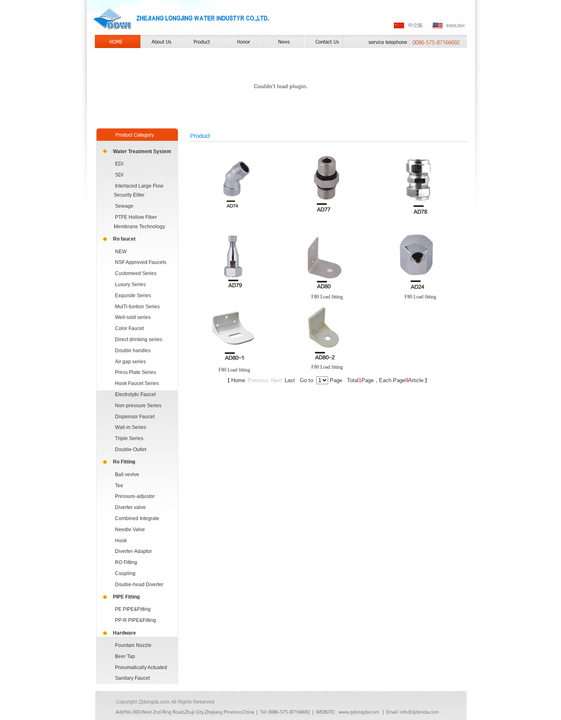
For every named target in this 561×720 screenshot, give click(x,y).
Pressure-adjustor (135, 496)
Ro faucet (124, 239)
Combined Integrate (137, 518)
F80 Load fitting (327, 297)
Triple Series (129, 438)
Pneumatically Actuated (141, 667)
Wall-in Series (130, 427)
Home (238, 380)
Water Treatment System (142, 151)
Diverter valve (130, 507)
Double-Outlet (130, 449)
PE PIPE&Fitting (133, 609)
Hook (121, 540)
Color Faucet (129, 328)
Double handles (133, 350)
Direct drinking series (138, 339)
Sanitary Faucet (132, 678)
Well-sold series (133, 317)
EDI (119, 164)
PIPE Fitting (126, 597)
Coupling (125, 573)
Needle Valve (130, 529)
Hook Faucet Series (137, 383)
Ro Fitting (124, 462)
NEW (120, 252)
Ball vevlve (127, 474)
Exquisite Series (133, 295)
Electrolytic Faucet (135, 394)
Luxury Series (130, 284)
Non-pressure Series (138, 405)
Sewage (124, 206)
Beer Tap (125, 656)
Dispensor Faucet (134, 417)
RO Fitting (126, 562)
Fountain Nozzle (133, 645)
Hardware (124, 633)
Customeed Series (135, 273)
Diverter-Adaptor (133, 551)
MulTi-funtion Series (137, 307)
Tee (119, 485)
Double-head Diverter (139, 584)
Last (290, 380)
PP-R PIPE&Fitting (135, 620)
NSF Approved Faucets (140, 262)
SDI (119, 175)
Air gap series (130, 362)
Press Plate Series (135, 372)
